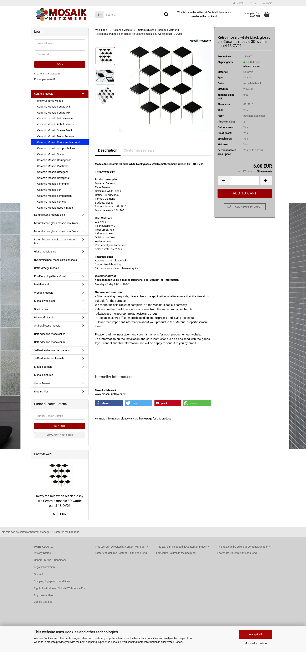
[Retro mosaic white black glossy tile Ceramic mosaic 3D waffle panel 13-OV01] (165, 85)
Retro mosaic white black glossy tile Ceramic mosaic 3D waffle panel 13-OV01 (59, 501)
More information (255, 643)
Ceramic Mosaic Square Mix (53, 112)
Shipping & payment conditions (52, 581)
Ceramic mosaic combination (54, 195)
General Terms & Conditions (50, 560)
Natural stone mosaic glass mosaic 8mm (55, 241)
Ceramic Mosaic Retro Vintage (55, 207)
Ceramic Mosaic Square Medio (55, 130)
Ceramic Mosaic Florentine (53, 183)
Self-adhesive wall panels (49, 358)
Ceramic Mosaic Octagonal (53, 171)
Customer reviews (139, 150)
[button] (253, 3)
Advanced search (59, 435)
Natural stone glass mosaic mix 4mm (56, 223)
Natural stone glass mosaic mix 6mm (56, 231)
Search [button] (239, 3)
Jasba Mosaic (42, 383)
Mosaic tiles (41, 391)
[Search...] (166, 15)
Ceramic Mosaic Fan (49, 189)
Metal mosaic (42, 284)
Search (59, 425)
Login (60, 64)
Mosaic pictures (43, 374)
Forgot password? (44, 79)
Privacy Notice (173, 641)
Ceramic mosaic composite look (56, 148)
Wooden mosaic (43, 292)
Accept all (255, 634)
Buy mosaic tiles (43, 595)
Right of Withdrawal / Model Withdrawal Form (60, 588)
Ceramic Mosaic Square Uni (53, 106)
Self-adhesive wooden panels (51, 350)
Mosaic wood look (45, 300)
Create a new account (47, 73)
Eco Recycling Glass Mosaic (50, 276)
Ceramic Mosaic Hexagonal (53, 177)
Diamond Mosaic (44, 317)
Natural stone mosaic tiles (49, 214)
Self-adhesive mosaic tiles (49, 333)
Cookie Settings (43, 601)
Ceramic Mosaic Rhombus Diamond (58, 142)
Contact (38, 574)
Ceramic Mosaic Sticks (51, 154)
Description (107, 150)
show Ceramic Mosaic (50, 100)
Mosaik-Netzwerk (200, 40)
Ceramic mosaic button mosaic (55, 118)
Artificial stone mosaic (47, 325)
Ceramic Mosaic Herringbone (54, 160)
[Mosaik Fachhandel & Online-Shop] (61, 14)
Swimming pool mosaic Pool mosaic (55, 259)
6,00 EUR (59, 514)
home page (145, 418)
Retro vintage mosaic (46, 268)
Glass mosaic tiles (45, 251)
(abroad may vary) (252, 66)
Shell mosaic (41, 309)
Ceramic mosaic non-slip (51, 201)
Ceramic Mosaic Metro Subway (55, 136)
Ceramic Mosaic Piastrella (52, 166)
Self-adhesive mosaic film (49, 342)
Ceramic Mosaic (43, 93)
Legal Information (44, 567)
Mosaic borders (43, 366)
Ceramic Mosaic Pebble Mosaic (56, 124)
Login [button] (268, 3)
